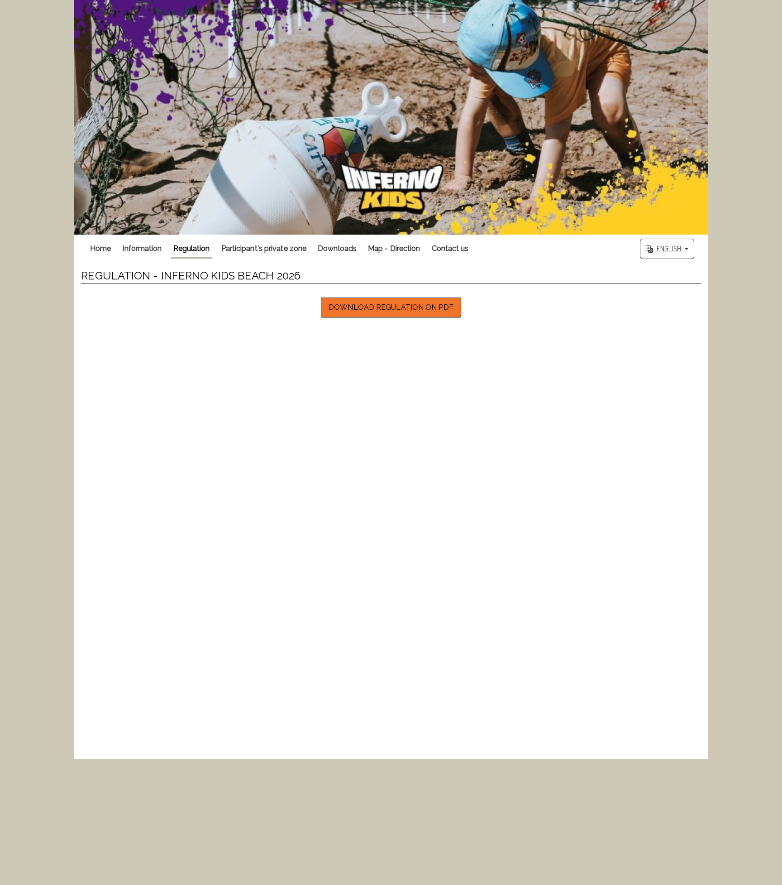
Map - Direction (394, 248)
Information (142, 248)
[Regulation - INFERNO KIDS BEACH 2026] (391, 117)
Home (100, 248)
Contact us (450, 248)
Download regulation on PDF (391, 307)
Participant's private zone (264, 248)
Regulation (191, 248)
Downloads (337, 248)
